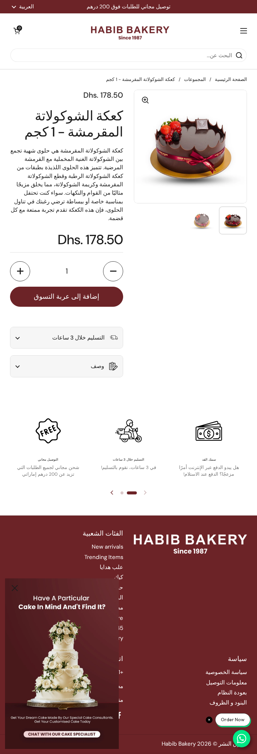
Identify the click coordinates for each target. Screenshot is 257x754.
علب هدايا (111, 567)
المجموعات (195, 79)
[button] (16, 30)
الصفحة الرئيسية (231, 79)
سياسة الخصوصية (226, 672)
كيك (118, 577)
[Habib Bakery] (130, 30)
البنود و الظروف (228, 702)
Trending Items (103, 557)
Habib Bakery (179, 743)
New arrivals (107, 546)
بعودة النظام (232, 692)
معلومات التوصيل (226, 682)
